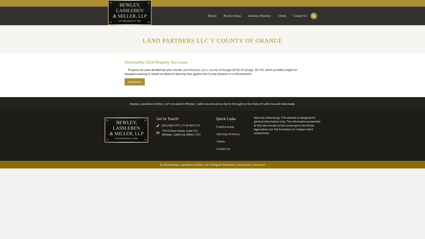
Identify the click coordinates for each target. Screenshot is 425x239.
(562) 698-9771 (171, 125)
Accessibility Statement (251, 165)
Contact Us (223, 149)
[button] (313, 16)
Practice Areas (225, 127)
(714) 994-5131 (191, 125)
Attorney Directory (228, 134)
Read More (136, 82)
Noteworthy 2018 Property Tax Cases (156, 62)
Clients (220, 141)
